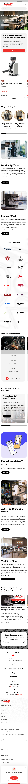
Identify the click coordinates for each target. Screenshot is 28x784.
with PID (13, 368)
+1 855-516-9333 (5, 762)
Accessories (4, 719)
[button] (26, 4)
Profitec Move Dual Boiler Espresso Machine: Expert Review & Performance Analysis (13, 609)
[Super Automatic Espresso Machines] (7, 115)
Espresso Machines (6, 705)
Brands (3, 716)
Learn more (19, 1)
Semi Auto (13, 358)
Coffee (3, 711)
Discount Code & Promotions (8, 731)
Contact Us (6, 416)
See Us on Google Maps (8, 578)
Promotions (4, 722)
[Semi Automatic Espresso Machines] (19, 115)
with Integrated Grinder (13, 366)
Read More (5, 472)
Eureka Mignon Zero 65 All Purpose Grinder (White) (11, 84)
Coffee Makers (5, 713)
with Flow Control (13, 374)
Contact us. (13, 670)
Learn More (5, 529)
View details (13, 98)
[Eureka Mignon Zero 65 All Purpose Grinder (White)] (13, 67)
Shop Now (5, 25)
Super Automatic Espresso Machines (7, 124)
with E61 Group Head (13, 371)
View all (3, 591)
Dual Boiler (13, 360)
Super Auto (13, 355)
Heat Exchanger (13, 363)
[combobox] (14, 8)
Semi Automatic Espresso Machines (19, 124)
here (11, 686)
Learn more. (19, 694)
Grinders (3, 708)
